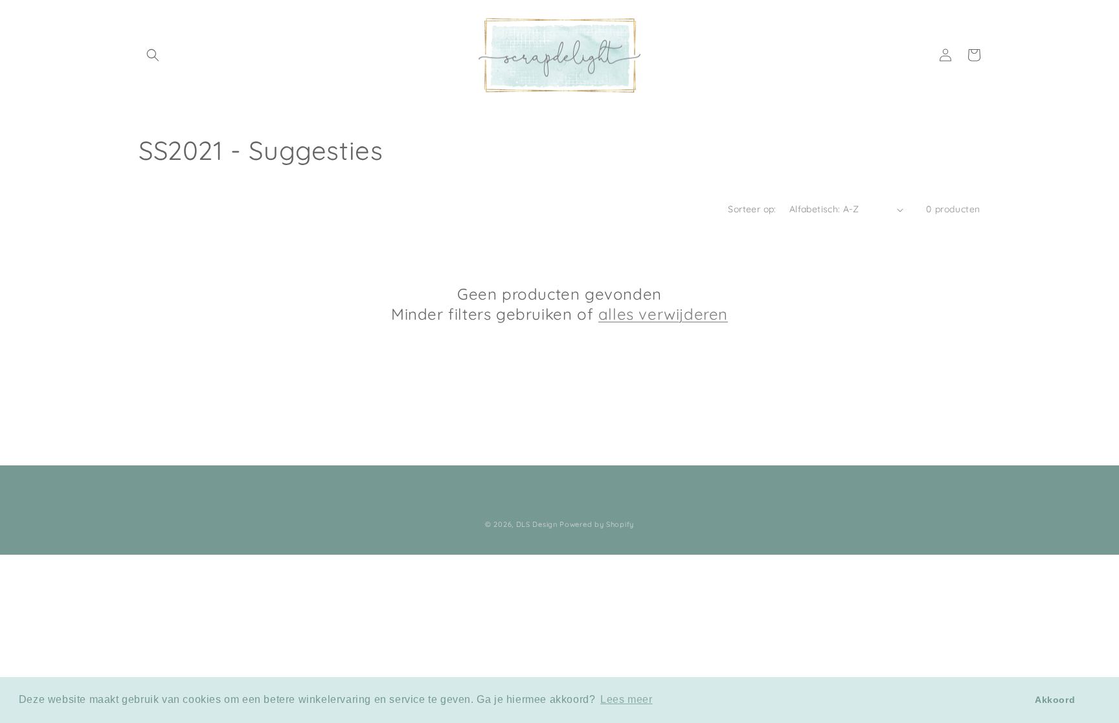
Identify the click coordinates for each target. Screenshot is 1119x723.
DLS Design (537, 524)
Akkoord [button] (1055, 700)
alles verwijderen (663, 314)
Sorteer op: (752, 209)
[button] (153, 55)
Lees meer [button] (626, 699)
